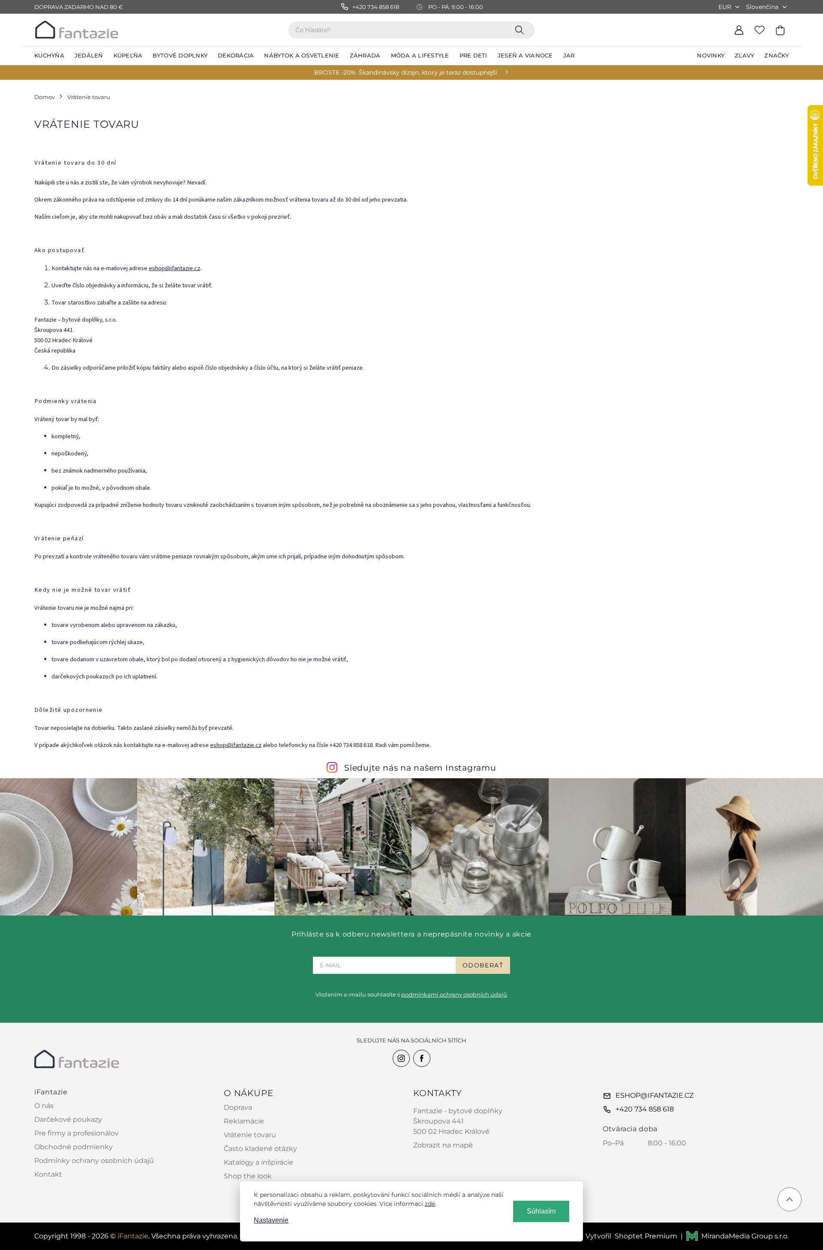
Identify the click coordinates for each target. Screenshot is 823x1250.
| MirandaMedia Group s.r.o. (735, 1236)
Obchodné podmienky (73, 1147)
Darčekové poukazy (68, 1119)
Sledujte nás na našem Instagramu (420, 767)
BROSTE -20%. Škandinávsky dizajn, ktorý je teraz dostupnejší (405, 72)
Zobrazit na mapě (443, 1145)
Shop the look (248, 1176)
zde (430, 1204)
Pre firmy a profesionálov (76, 1133)
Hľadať (521, 29)
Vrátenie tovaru (250, 1135)
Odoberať (483, 965)
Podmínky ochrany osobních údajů (94, 1161)
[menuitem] (49, 55)
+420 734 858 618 (645, 1109)
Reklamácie (244, 1121)
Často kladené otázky (260, 1149)
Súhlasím (541, 1211)
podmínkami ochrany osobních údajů (454, 994)
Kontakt (48, 1174)
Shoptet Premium (646, 1236)
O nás (44, 1106)
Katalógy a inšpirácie (258, 1162)
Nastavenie (271, 1220)
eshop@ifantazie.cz (174, 268)
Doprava (238, 1107)
